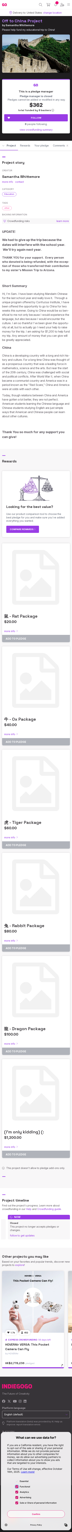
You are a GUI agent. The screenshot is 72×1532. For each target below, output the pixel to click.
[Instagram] (20, 1401)
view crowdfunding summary (36, 129)
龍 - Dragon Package (25, 1028)
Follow (36, 117)
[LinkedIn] (25, 1401)
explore (19, 1264)
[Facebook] (3, 1401)
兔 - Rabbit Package (24, 925)
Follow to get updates (22, 1235)
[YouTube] (15, 1401)
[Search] (40, 4)
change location (52, 12)
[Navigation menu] (68, 4)
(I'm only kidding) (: (24, 1132)
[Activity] (55, 4)
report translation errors (28, 1424)
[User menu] (62, 4)
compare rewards (22, 529)
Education (9, 194)
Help (28, 1209)
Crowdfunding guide (49, 1209)
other (6, 208)
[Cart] (48, 4)
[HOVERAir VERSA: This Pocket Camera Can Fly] (33, 1302)
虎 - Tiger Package (22, 822)
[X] (9, 1401)
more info (7, 181)
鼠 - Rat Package (21, 616)
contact (19, 181)
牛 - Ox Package (20, 719)
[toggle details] (63, 1366)
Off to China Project (22, 21)
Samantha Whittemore (20, 25)
